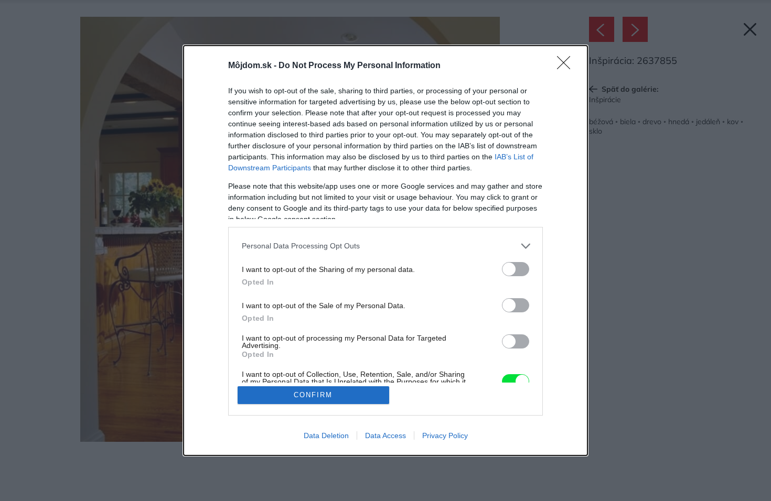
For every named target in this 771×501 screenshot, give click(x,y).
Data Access (385, 435)
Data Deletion (326, 435)
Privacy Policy (445, 435)
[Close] (567, 66)
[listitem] (385, 246)
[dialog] (385, 251)
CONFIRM (313, 395)
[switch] (515, 269)
